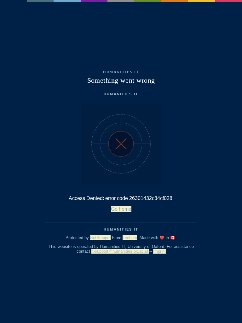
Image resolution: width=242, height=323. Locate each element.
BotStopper (100, 237)
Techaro (130, 237)
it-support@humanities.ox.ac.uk (120, 251)
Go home (121, 209)
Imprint (159, 251)
